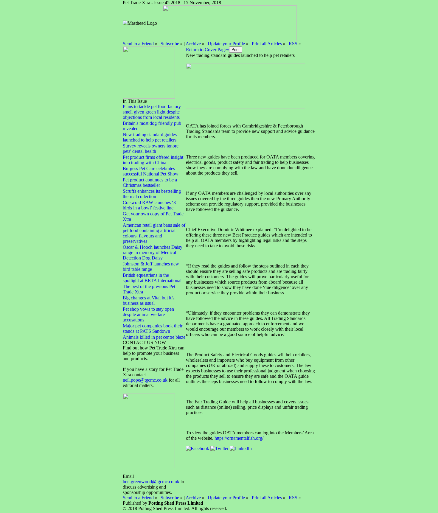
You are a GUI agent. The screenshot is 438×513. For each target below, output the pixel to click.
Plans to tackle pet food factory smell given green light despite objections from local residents (152, 112)
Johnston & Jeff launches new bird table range (151, 266)
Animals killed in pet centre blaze (154, 337)
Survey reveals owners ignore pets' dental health (150, 148)
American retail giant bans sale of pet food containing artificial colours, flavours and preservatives (154, 233)
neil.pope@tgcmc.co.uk (146, 380)
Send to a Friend (138, 43)
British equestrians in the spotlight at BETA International (152, 278)
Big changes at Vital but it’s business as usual (148, 300)
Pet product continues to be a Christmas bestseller (150, 182)
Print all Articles (267, 43)
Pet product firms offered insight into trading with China (153, 160)
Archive (193, 43)
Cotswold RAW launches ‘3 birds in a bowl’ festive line (149, 205)
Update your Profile (226, 43)
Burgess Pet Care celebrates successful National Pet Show (150, 171)
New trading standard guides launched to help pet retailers (150, 137)
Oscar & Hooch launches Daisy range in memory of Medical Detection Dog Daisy (152, 252)
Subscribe (170, 43)
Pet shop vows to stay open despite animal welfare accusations (148, 314)
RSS (293, 43)
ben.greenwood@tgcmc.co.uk (151, 481)
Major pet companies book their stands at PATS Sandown (152, 328)
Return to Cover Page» (207, 49)
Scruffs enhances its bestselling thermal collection (152, 194)
